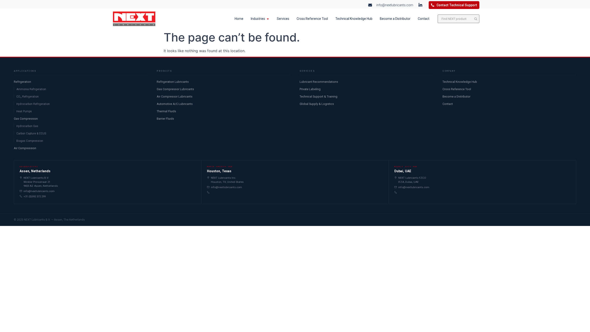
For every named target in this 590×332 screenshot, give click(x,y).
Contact (447, 104)
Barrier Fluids (165, 118)
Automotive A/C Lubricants (175, 104)
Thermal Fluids (166, 111)
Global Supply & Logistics (317, 104)
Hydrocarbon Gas (27, 126)
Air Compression (25, 148)
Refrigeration (22, 81)
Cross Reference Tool (456, 89)
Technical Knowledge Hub (459, 81)
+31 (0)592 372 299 (35, 196)
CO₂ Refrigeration (27, 96)
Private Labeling (310, 89)
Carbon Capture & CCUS (31, 133)
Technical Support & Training (318, 96)
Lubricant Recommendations (319, 81)
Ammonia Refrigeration (31, 89)
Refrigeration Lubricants (173, 81)
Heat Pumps (24, 111)
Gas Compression (26, 118)
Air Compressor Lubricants (174, 96)
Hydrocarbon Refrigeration (33, 104)
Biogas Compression (29, 140)
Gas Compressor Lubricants (175, 89)
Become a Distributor (456, 96)
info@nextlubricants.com (39, 191)
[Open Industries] (267, 18)
